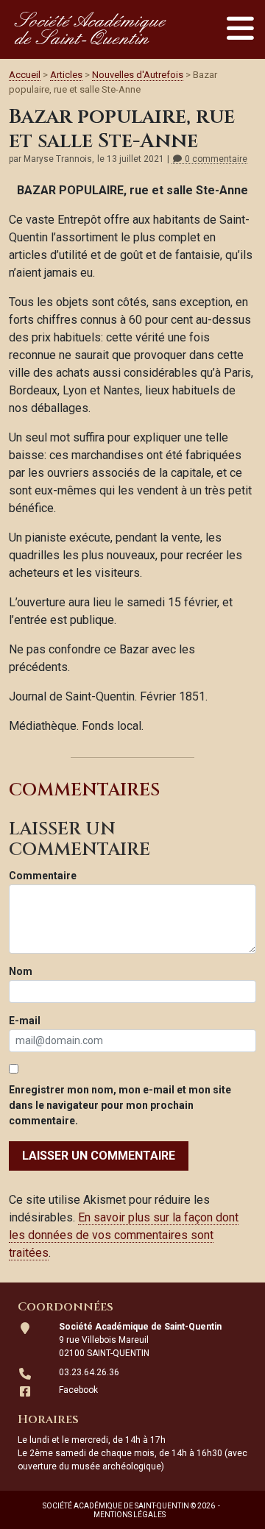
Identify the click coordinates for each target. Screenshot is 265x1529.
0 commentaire (215, 159)
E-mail (24, 1020)
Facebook (78, 1390)
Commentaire (43, 875)
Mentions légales (129, 1515)
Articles (66, 74)
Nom (20, 971)
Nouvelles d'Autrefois (137, 74)
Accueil (24, 74)
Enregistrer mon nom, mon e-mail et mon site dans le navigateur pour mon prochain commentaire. (120, 1105)
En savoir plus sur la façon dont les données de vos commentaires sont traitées (124, 1235)
